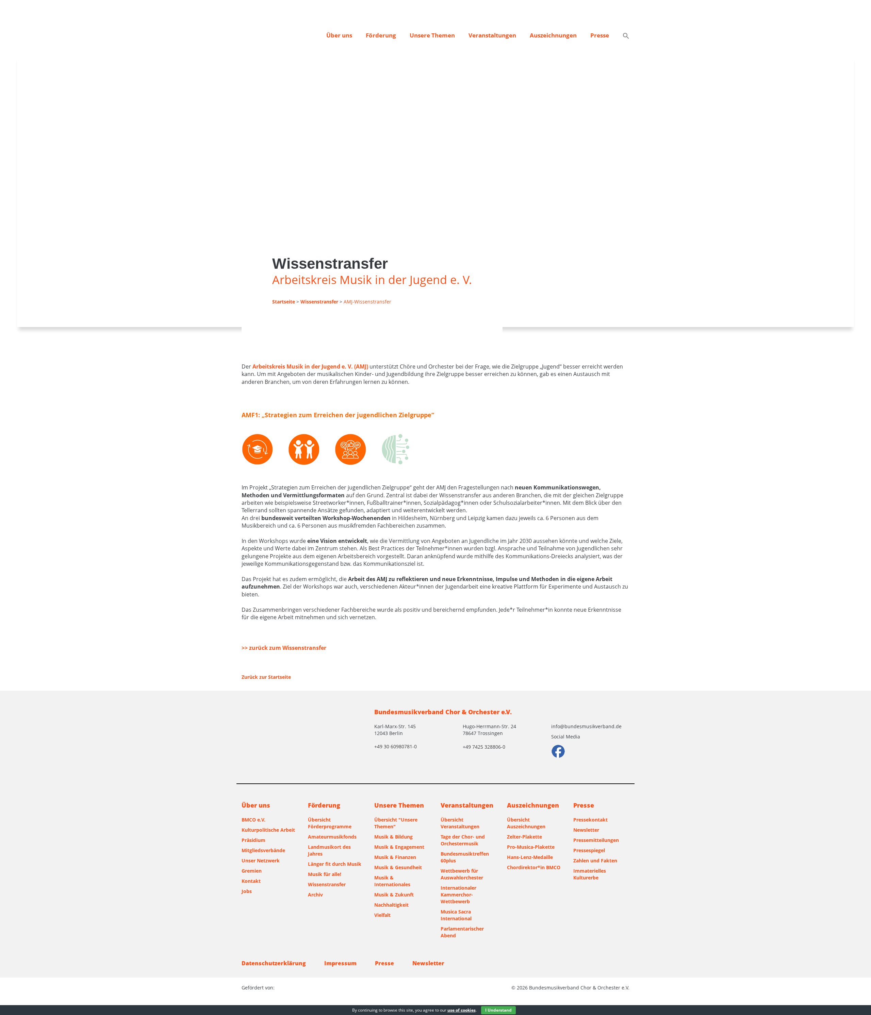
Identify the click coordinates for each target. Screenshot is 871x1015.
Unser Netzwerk (261, 860)
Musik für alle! (324, 874)
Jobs (247, 891)
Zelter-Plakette (524, 836)
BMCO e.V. (253, 819)
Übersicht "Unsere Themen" (395, 823)
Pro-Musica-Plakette (531, 847)
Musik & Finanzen (395, 857)
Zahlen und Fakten (595, 860)
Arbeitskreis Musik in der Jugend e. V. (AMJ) (310, 366)
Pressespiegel (589, 850)
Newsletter (586, 830)
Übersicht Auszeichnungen (526, 823)
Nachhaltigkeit (391, 905)
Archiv (315, 894)
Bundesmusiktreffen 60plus (465, 857)
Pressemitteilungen (596, 840)
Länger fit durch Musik (334, 864)
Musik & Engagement (399, 847)
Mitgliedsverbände (263, 850)
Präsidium (253, 840)
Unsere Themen (432, 35)
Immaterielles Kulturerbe (589, 874)
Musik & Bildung (393, 836)
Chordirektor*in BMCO (533, 867)
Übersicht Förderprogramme (329, 823)
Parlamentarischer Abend (462, 932)
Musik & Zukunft (394, 894)
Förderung (381, 35)
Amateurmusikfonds (332, 836)
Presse (599, 35)
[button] (626, 36)
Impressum (340, 963)
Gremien (252, 871)
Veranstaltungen (492, 35)
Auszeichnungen (553, 35)
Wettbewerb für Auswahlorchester (462, 874)
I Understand (498, 1010)
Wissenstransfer (327, 884)
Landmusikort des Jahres (329, 850)
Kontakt (251, 881)
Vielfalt (382, 915)
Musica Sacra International (456, 915)
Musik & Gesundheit (398, 867)
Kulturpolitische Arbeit (268, 830)
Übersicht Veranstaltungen (460, 823)
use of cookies (461, 1010)
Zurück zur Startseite (266, 677)
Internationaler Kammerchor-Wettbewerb (458, 895)
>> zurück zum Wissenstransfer (284, 648)
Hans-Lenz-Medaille (530, 857)
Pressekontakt (590, 819)
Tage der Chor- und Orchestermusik (463, 840)
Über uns (339, 35)
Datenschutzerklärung (274, 963)
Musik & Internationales (392, 881)
